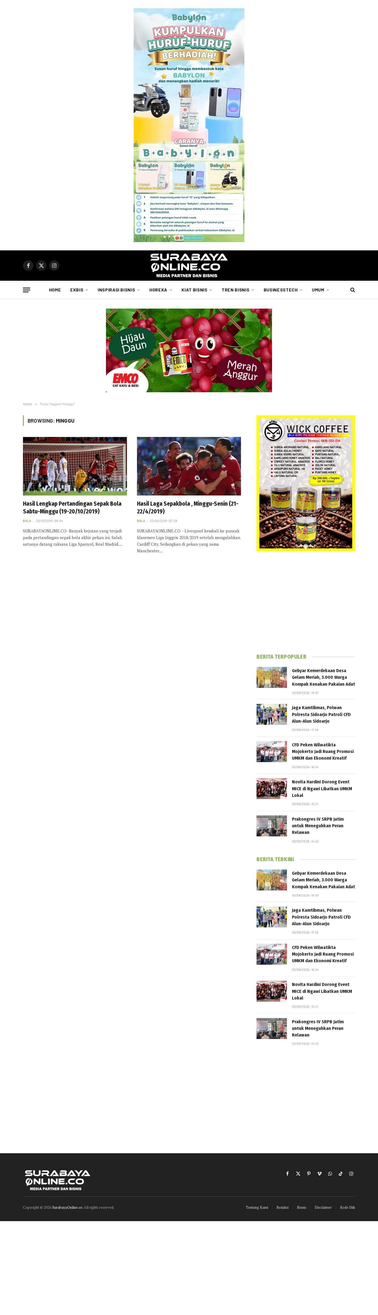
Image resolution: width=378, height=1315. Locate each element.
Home (55, 289)
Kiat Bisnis (194, 289)
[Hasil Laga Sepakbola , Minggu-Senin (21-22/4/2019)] (189, 466)
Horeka (158, 289)
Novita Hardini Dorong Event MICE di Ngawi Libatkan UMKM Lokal (322, 788)
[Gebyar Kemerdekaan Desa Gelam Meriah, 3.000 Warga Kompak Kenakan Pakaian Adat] (272, 677)
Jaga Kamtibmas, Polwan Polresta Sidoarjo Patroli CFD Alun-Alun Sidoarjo (321, 714)
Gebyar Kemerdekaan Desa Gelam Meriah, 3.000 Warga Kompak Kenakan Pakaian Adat (323, 677)
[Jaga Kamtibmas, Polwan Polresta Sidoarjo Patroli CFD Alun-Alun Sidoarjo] (272, 714)
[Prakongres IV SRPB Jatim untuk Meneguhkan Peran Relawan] (272, 825)
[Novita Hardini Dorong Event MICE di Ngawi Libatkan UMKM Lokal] (272, 788)
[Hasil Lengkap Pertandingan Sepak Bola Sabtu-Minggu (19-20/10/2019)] (75, 466)
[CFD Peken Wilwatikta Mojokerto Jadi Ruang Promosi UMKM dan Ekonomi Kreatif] (272, 751)
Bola (27, 521)
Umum (318, 289)
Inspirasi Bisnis (116, 289)
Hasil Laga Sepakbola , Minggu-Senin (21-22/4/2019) (187, 507)
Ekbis (76, 289)
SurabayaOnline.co (67, 1207)
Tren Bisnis (235, 289)
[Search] (352, 290)
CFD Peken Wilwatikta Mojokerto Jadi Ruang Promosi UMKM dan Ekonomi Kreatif (323, 751)
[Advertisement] (306, 602)
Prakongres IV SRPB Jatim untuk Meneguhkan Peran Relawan (318, 826)
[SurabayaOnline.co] (189, 265)
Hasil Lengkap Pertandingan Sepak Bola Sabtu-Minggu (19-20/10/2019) (72, 507)
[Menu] (26, 290)
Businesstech (281, 289)
